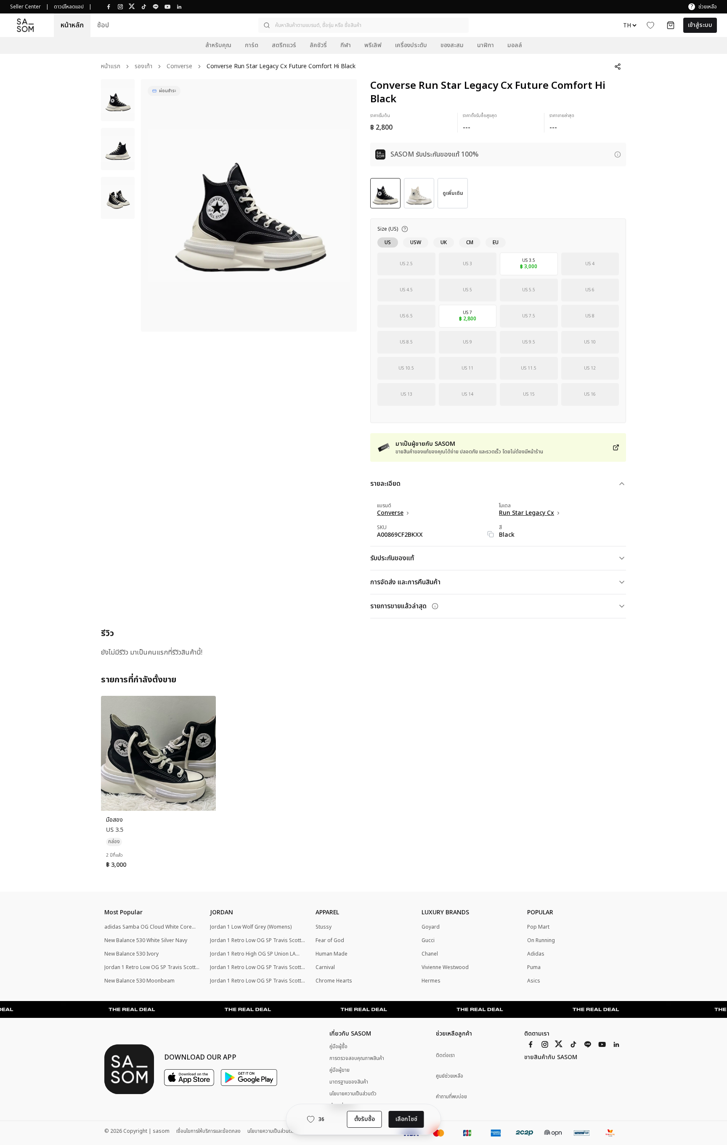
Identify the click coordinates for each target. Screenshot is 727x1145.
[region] (249, 205)
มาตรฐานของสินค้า (348, 1081)
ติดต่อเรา (445, 1055)
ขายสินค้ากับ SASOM (550, 1057)
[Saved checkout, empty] (670, 25)
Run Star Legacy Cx (526, 513)
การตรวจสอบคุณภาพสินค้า (356, 1058)
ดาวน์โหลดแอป (69, 6)
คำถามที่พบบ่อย (451, 1096)
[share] (617, 66)
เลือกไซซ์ (406, 1119)
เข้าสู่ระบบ (700, 25)
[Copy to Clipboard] (490, 534)
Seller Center (25, 6)
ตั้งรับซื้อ (364, 1119)
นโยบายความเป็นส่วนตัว (353, 1093)
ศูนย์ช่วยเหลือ (449, 1076)
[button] (363, 25)
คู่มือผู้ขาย (339, 1070)
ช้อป (103, 25)
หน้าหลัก (72, 25)
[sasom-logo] (25, 25)
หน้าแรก (110, 66)
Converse (179, 66)
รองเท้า (143, 66)
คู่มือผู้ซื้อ (338, 1046)
